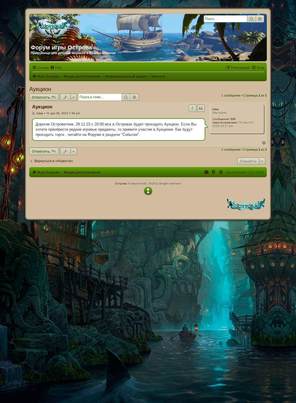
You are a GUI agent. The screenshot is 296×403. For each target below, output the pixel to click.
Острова (121, 183)
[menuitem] (56, 67)
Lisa (215, 109)
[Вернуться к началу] (148, 190)
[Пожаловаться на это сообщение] (192, 108)
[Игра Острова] (86, 26)
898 (233, 119)
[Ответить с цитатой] (201, 108)
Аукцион (40, 89)
